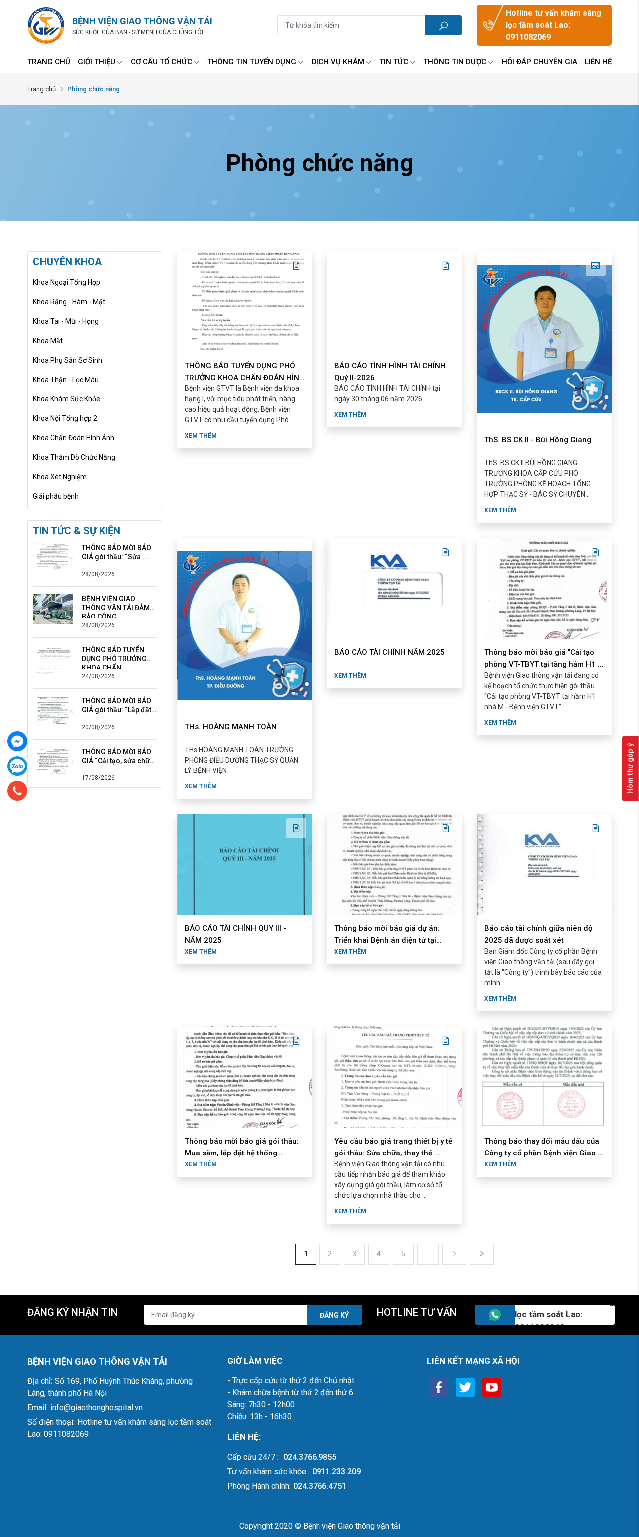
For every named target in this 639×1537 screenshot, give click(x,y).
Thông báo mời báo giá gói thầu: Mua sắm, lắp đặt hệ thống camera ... (242, 1153)
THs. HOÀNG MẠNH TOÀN (231, 726)
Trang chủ (48, 61)
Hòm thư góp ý (630, 768)
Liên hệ (598, 61)
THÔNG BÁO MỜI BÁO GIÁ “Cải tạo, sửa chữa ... (118, 756)
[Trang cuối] (482, 1254)
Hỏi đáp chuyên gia (539, 61)
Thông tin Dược (454, 61)
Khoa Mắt (48, 341)
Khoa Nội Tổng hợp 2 (65, 418)
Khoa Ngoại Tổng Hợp (66, 282)
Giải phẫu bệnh (56, 496)
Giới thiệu (96, 61)
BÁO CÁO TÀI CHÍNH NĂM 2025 (389, 652)
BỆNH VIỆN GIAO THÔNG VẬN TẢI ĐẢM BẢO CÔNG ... (116, 603)
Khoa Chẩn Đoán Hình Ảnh (73, 438)
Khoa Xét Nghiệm (60, 477)
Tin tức (393, 61)
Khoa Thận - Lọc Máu (66, 380)
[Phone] (17, 791)
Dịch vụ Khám (338, 61)
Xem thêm (201, 435)
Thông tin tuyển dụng (251, 61)
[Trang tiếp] (454, 1254)
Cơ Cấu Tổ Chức (161, 61)
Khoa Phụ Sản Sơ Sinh (67, 360)
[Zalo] (17, 766)
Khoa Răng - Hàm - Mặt (69, 302)
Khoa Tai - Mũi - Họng (66, 321)
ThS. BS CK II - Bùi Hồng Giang (537, 439)
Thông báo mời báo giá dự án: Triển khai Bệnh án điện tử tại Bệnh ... (387, 940)
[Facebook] (17, 741)
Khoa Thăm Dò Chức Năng (74, 457)
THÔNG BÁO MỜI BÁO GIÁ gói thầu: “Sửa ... (116, 552)
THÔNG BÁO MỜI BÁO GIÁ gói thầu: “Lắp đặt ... (116, 705)
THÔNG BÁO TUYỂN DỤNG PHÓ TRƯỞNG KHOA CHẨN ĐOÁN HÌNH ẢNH (245, 377)
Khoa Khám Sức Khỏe (66, 399)
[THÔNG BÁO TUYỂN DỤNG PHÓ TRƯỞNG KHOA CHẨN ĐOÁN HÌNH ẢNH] (53, 660)
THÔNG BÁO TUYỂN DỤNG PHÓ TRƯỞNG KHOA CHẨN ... (114, 654)
